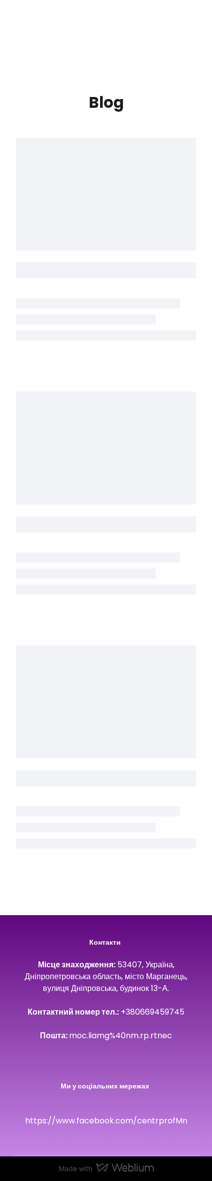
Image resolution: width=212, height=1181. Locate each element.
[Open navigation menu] (190, 26)
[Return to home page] (26, 26)
